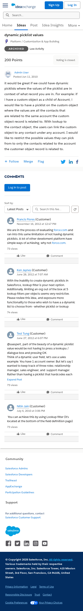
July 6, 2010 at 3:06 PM (31, 411)
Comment (56, 256)
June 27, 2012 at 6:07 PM (32, 338)
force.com (60, 230)
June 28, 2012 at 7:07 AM (32, 274)
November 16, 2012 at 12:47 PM (36, 224)
